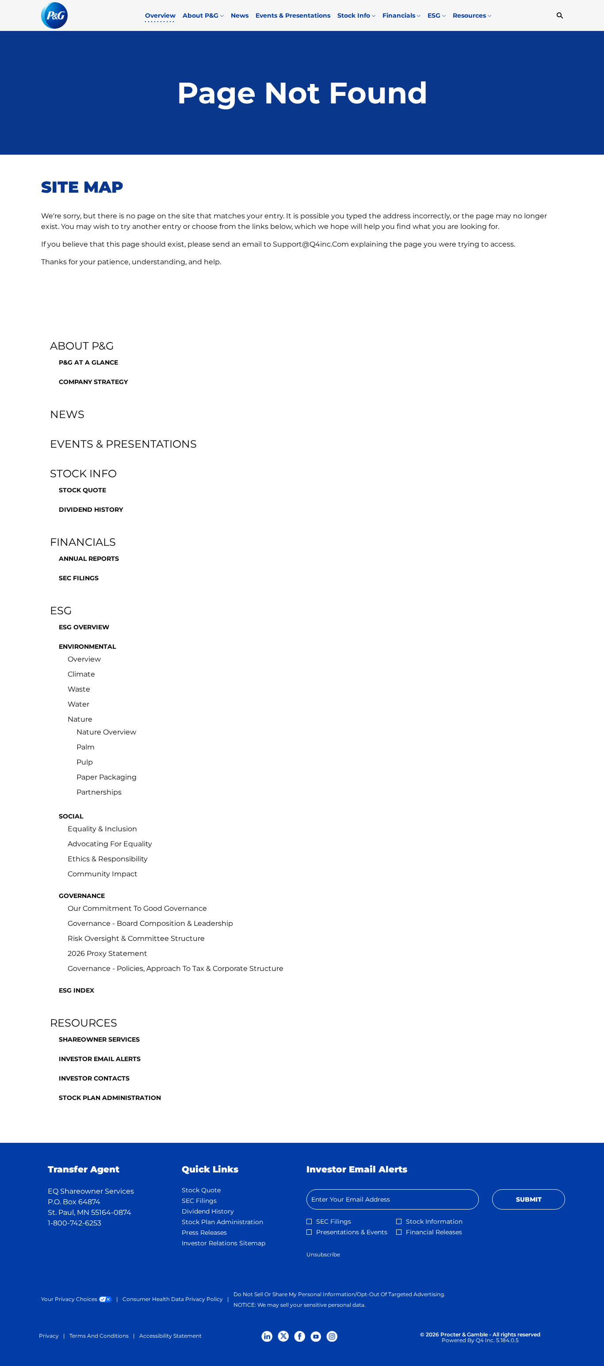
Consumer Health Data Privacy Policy (172, 1299)
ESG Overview (84, 627)
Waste (79, 689)
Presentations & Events (351, 1232)
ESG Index (76, 990)
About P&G (82, 345)
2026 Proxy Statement (107, 953)
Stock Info (83, 473)
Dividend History (91, 510)
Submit (529, 1199)
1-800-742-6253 (74, 1223)
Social (71, 816)
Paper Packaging (106, 777)
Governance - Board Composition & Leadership (150, 923)
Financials (83, 542)
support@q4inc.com (311, 244)
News (67, 414)
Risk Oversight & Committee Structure (136, 938)
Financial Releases (434, 1232)
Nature (80, 719)
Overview (84, 659)
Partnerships (99, 792)
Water (78, 704)
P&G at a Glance (88, 362)
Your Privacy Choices (76, 1299)
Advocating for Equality (110, 844)
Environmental (87, 647)
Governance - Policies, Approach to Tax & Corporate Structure (175, 968)
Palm (85, 747)
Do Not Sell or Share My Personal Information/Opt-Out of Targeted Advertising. (339, 1294)
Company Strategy (93, 382)
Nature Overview (106, 732)
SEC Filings (79, 578)
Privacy (49, 1336)
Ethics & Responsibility (108, 859)
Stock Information (434, 1221)
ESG (61, 610)
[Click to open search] (557, 15)
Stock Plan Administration (110, 1098)
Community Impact (103, 874)
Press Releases (217, 1232)
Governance (82, 896)
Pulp (84, 762)
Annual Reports (89, 559)
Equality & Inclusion (102, 829)
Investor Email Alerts (100, 1059)
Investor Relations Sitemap (235, 1243)
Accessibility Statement (170, 1336)
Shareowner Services (99, 1039)
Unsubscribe (323, 1254)
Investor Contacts (94, 1078)
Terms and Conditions (99, 1336)
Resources (83, 1022)
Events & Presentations (123, 444)
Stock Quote (82, 490)
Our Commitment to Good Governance (137, 908)
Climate (81, 674)
